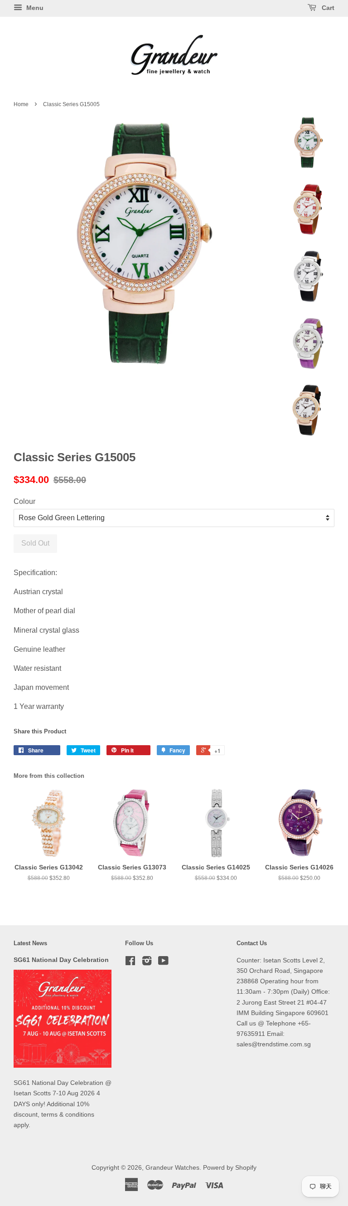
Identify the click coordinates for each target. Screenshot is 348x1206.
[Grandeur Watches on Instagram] (147, 962)
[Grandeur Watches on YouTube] (163, 962)
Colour (24, 501)
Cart (327, 7)
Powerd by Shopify (229, 1167)
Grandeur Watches (172, 1167)
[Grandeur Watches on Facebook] (130, 962)
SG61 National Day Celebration (61, 960)
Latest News (30, 943)
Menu (34, 7)
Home (21, 104)
